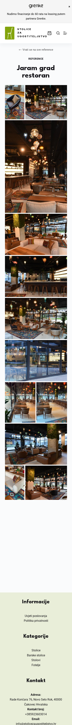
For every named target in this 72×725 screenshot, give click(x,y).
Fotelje (36, 665)
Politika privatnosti (36, 620)
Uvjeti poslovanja (36, 616)
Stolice (36, 650)
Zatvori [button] (69, 7)
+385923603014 (36, 714)
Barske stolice (36, 655)
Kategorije (36, 636)
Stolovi (35, 660)
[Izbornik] (65, 33)
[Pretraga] (58, 33)
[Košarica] (50, 33)
